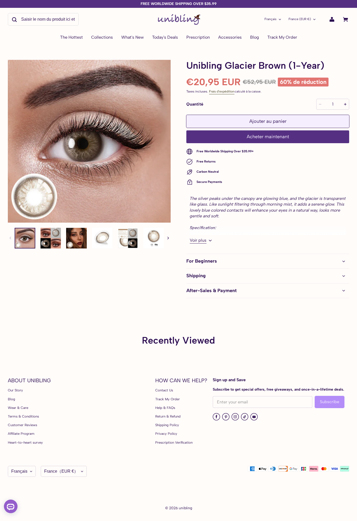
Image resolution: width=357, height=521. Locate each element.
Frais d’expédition (221, 91)
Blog (11, 399)
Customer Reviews (22, 425)
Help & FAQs (165, 408)
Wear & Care (18, 408)
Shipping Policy (167, 425)
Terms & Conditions (23, 416)
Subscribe (329, 401)
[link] (102, 37)
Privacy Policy (166, 434)
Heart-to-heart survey (25, 442)
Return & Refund (168, 416)
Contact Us (164, 390)
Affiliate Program (21, 434)
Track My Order (167, 399)
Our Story (15, 390)
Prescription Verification (174, 442)
